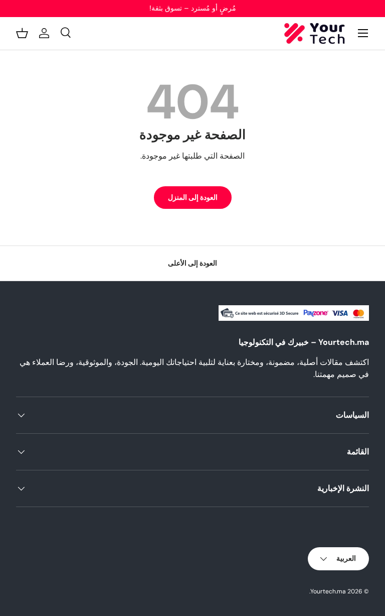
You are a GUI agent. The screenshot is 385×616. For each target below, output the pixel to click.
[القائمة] (363, 33)
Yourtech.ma (328, 591)
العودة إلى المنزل (193, 197)
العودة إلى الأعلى (192, 263)
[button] (22, 33)
